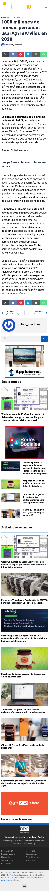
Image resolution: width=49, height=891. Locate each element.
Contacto (17, 844)
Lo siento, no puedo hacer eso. (16, 819)
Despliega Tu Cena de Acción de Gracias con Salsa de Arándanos (33, 483)
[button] (24, 886)
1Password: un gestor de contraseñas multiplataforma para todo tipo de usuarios (33, 498)
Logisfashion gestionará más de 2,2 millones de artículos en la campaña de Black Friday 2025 (23, 783)
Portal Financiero (33, 857)
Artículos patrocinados (12, 840)
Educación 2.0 (7, 851)
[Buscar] (44, 339)
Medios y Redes (36, 837)
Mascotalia (30, 851)
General (5, 17)
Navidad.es (6, 857)
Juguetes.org (7, 860)
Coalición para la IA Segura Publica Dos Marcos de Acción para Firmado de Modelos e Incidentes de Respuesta (34, 468)
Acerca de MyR (30, 844)
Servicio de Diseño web (34, 840)
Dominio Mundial (8, 854)
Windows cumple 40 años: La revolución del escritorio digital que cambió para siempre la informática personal (23, 417)
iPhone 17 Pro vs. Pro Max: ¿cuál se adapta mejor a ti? (33, 513)
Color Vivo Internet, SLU (13, 875)
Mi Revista (30, 860)
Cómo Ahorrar (32, 854)
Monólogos (6, 863)
